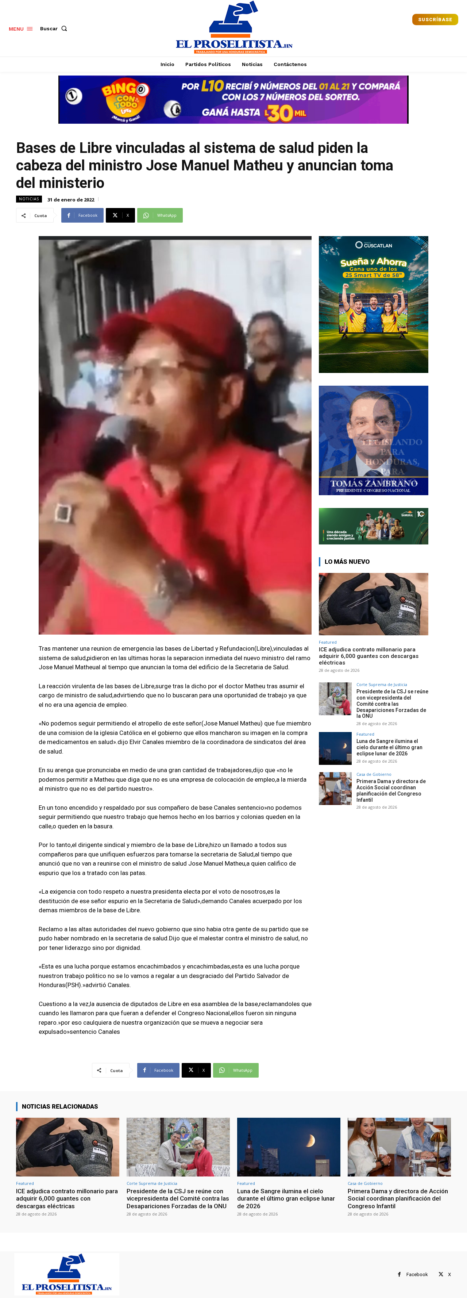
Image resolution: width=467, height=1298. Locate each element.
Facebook (417, 1274)
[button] (55, 28)
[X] (441, 1274)
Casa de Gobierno (373, 774)
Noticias (29, 198)
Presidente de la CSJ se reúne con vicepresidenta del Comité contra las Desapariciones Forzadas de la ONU (392, 704)
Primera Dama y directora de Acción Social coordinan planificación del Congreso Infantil (391, 790)
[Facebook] (399, 1274)
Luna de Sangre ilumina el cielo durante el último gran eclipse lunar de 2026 (389, 747)
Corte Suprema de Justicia (381, 684)
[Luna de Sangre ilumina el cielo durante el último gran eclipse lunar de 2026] (335, 748)
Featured (328, 642)
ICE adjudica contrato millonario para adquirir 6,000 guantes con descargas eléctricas (368, 656)
